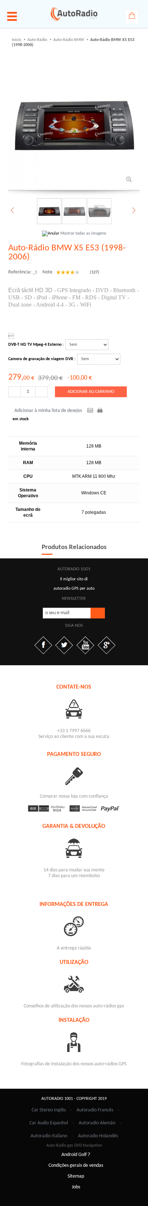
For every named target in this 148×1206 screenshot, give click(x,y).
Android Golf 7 (75, 1154)
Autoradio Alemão (97, 1123)
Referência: (20, 272)
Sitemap (76, 1176)
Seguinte (133, 210)
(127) (94, 272)
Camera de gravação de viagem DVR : (41, 359)
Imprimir (100, 411)
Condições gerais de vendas (75, 1165)
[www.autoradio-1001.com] (74, 14)
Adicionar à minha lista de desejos (48, 410)
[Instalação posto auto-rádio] (74, 1042)
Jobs (76, 1187)
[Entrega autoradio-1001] (74, 926)
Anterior (13, 210)
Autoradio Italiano (49, 1136)
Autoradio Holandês (98, 1136)
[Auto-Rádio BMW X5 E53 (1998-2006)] (49, 211)
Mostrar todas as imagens (83, 233)
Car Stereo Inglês (49, 1110)
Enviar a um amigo (90, 411)
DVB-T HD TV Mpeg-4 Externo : (36, 345)
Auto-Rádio (37, 40)
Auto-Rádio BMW (68, 40)
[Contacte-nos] (74, 708)
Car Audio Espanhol (48, 1123)
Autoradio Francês (95, 1110)
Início (16, 40)
